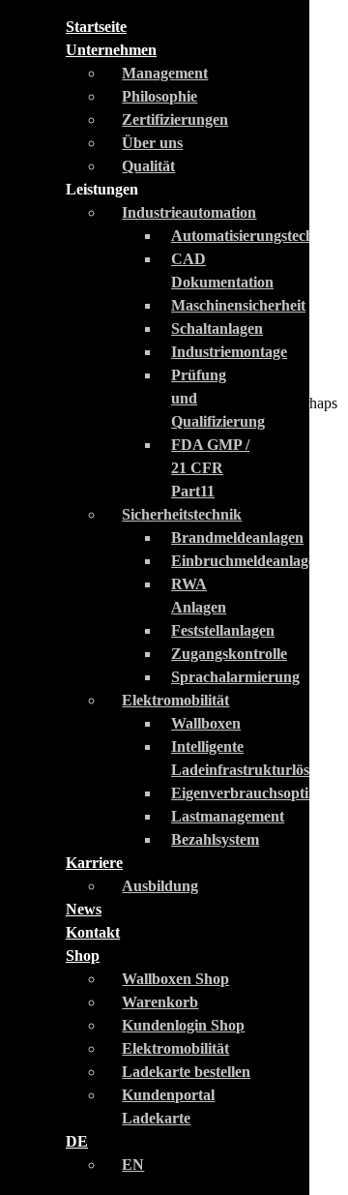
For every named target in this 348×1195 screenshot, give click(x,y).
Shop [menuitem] (83, 955)
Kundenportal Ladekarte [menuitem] (168, 1106)
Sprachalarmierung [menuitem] (235, 677)
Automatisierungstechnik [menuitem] (253, 235)
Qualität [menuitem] (148, 166)
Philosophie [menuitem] (159, 96)
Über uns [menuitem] (152, 142)
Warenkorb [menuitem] (160, 1002)
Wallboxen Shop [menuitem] (175, 979)
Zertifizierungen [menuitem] (175, 119)
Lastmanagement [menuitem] (227, 816)
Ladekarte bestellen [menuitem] (186, 1071)
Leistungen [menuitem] (102, 189)
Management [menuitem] (165, 73)
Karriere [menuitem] (94, 862)
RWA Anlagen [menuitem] (198, 595)
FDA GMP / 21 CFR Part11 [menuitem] (210, 467)
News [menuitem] (84, 909)
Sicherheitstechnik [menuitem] (182, 514)
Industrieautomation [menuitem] (189, 212)
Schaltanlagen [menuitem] (217, 328)
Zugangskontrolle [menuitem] (229, 653)
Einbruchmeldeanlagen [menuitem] (247, 561)
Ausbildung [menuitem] (160, 886)
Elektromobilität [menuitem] (175, 700)
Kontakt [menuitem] (93, 932)
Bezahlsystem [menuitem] (215, 839)
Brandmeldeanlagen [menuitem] (237, 537)
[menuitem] (77, 1141)
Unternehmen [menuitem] (111, 50)
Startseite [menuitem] (96, 26)
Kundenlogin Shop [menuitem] (183, 1025)
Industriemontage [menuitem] (229, 352)
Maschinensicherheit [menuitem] (238, 305)
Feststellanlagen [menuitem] (223, 630)
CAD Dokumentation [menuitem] (222, 270)
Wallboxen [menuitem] (206, 723)
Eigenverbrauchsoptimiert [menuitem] (257, 793)
